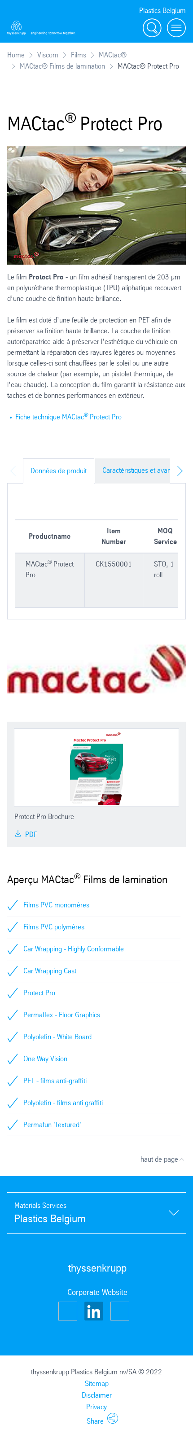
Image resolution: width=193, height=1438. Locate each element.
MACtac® (113, 55)
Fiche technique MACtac (49, 417)
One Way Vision (45, 1059)
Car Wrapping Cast (49, 971)
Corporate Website (97, 1292)
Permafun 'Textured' (52, 1124)
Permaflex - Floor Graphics (61, 1015)
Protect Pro (106, 417)
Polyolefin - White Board (57, 1037)
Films (78, 55)
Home (16, 55)
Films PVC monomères (56, 905)
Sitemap (97, 1383)
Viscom (47, 55)
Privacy (96, 1407)
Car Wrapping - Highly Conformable (73, 949)
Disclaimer (97, 1395)
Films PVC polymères (53, 927)
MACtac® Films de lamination (62, 66)
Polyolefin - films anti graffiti (63, 1102)
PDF (30, 834)
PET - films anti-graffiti (55, 1080)
